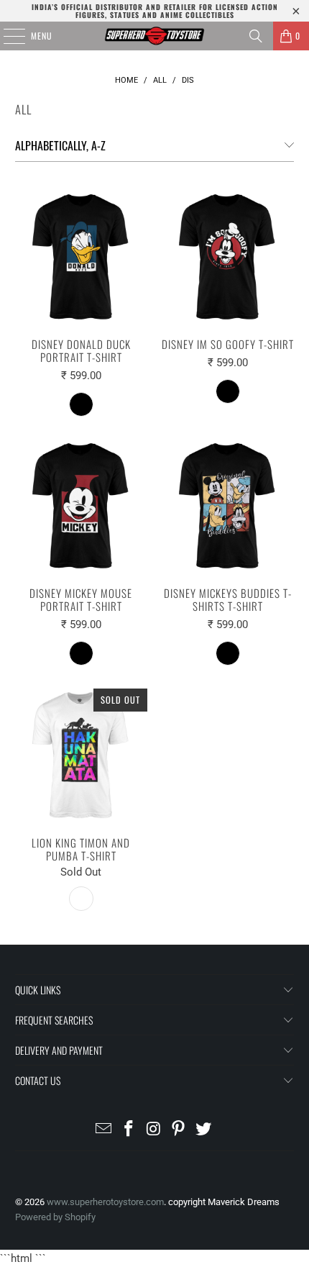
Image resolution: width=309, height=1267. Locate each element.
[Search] (255, 36)
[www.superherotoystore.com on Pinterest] (179, 1130)
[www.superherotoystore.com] (155, 36)
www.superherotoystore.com (105, 1201)
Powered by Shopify (55, 1217)
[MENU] (6, 36)
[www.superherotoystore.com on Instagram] (154, 1130)
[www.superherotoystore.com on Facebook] (128, 1130)
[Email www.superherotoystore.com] (104, 1130)
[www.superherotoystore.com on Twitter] (204, 1130)
